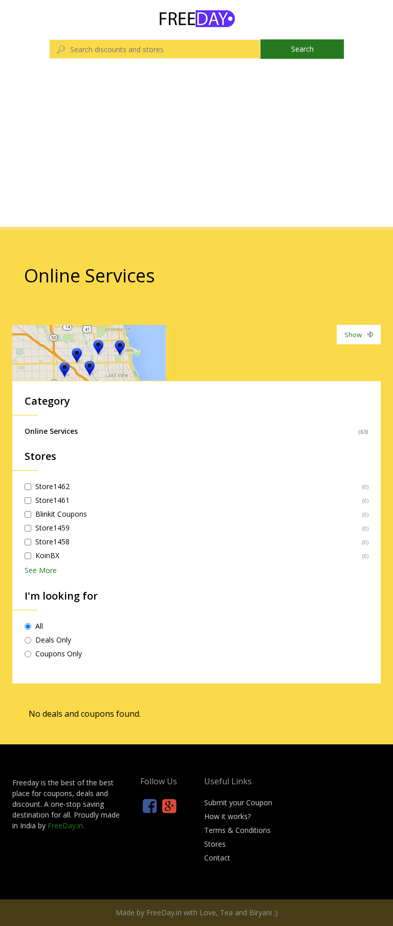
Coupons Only (58, 653)
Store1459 (52, 528)
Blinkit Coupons (61, 514)
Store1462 (52, 486)
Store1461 (52, 500)
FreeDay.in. (66, 825)
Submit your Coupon (238, 802)
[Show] (89, 352)
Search (302, 49)
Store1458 (52, 541)
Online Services (51, 431)
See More (41, 570)
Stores (215, 844)
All (39, 626)
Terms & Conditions (237, 830)
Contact (217, 858)
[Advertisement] (196, 150)
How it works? (227, 816)
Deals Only (53, 640)
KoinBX (47, 555)
